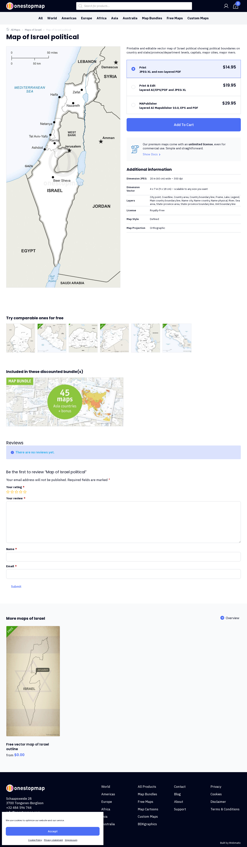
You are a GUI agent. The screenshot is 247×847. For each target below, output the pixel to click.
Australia (130, 18)
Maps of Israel (33, 29)
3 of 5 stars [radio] (17, 492)
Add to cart (184, 124)
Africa (102, 18)
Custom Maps (198, 18)
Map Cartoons (148, 809)
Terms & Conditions (225, 809)
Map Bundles (152, 18)
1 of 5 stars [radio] (8, 492)
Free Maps (175, 18)
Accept (53, 831)
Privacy (216, 786)
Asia (114, 18)
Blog (177, 794)
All (40, 18)
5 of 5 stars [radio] (25, 492)
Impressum (71, 840)
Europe (86, 18)
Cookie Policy (35, 840)
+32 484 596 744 (19, 808)
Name (11, 549)
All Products (147, 786)
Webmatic (235, 842)
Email (11, 566)
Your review (15, 498)
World (52, 18)
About (178, 802)
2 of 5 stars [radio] (12, 492)
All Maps (15, 29)
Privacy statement (53, 840)
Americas (69, 18)
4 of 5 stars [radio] (21, 492)
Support (180, 809)
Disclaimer (218, 802)
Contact (180, 786)
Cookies (216, 794)
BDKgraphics (147, 824)
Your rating (15, 487)
